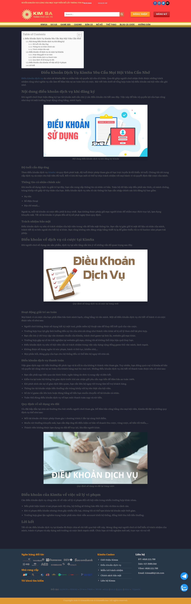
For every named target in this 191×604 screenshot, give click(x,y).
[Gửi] (122, 14)
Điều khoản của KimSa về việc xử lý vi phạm (48, 62)
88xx (106, 589)
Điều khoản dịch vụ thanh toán (45, 57)
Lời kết (32, 65)
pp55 (120, 589)
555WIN (64, 589)
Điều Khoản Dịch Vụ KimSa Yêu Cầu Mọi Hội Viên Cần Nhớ (53, 39)
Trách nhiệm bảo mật (41, 49)
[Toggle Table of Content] (78, 35)
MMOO (73, 589)
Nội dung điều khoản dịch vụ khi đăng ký (46, 41)
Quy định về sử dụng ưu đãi (43, 60)
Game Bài (66, 24)
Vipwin (136, 589)
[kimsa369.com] (40, 14)
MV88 (98, 589)
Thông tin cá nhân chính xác (44, 47)
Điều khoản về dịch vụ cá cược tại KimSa (46, 52)
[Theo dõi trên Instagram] (159, 3)
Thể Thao (111, 24)
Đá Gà (54, 24)
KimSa (44, 24)
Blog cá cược (127, 24)
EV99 (82, 589)
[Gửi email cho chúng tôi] (167, 3)
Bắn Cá (89, 24)
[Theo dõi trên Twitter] (163, 3)
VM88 (90, 589)
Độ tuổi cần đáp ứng (40, 44)
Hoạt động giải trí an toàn (42, 55)
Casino (78, 24)
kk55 (113, 589)
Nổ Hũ (99, 24)
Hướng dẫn (144, 24)
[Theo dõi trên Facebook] (155, 3)
